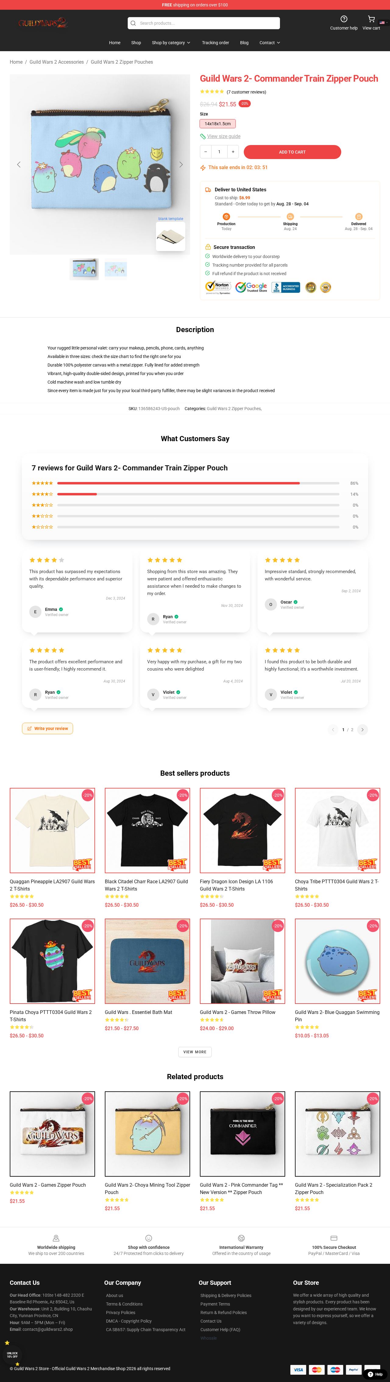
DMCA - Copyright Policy (129, 1321)
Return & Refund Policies (223, 1312)
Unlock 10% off (12, 1355)
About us (114, 1295)
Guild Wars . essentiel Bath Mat (138, 1012)
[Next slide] (180, 164)
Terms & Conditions (124, 1304)
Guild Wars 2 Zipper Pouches (122, 62)
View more (195, 1052)
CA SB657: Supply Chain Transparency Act (146, 1329)
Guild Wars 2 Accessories (57, 62)
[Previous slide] (19, 164)
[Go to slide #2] (115, 269)
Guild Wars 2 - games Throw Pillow (237, 1012)
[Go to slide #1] (84, 269)
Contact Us (211, 1321)
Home (16, 62)
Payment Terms (215, 1304)
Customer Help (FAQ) (220, 1329)
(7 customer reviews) (246, 92)
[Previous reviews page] (333, 729)
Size (204, 114)
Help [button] (379, 1374)
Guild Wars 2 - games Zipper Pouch (48, 1185)
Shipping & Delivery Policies (225, 1295)
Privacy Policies (120, 1312)
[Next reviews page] (362, 729)
